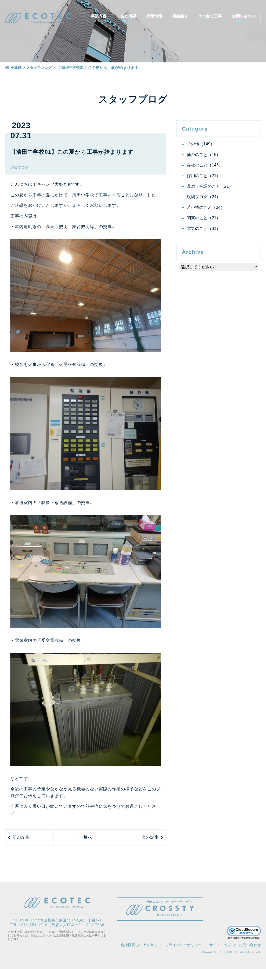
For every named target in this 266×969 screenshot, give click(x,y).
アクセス (150, 945)
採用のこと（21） (204, 175)
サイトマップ (220, 945)
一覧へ (85, 837)
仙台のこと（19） (204, 154)
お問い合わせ (244, 18)
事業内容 (98, 18)
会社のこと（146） (205, 165)
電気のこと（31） (204, 228)
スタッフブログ (39, 68)
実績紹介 (180, 18)
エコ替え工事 (210, 18)
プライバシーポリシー (183, 945)
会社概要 (128, 18)
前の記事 (21, 837)
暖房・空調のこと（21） (210, 186)
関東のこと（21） (204, 218)
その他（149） (201, 144)
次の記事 (150, 837)
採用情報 (154, 18)
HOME (16, 68)
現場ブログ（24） (204, 197)
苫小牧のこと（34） (206, 207)
